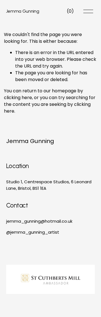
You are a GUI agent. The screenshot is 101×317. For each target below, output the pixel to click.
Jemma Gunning (22, 11)
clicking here (18, 97)
